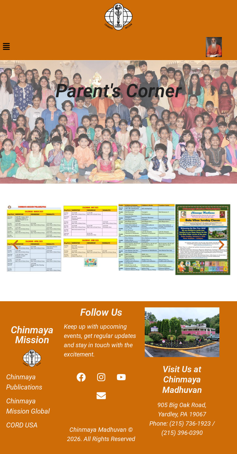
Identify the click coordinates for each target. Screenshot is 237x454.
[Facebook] (81, 377)
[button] (6, 47)
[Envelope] (101, 395)
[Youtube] (121, 377)
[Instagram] (101, 377)
